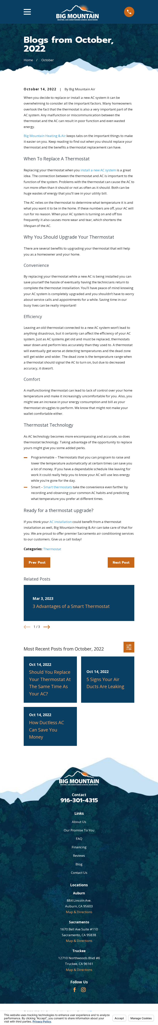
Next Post (121, 562)
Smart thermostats (58, 487)
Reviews (79, 855)
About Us (79, 822)
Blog (79, 864)
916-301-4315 (79, 800)
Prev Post (37, 562)
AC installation (61, 522)
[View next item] (46, 627)
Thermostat (52, 549)
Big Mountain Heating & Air (45, 136)
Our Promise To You (79, 830)
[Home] (77, 12)
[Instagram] (83, 989)
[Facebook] (74, 989)
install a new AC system (98, 170)
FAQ (79, 838)
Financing (79, 847)
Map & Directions (79, 912)
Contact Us (79, 872)
